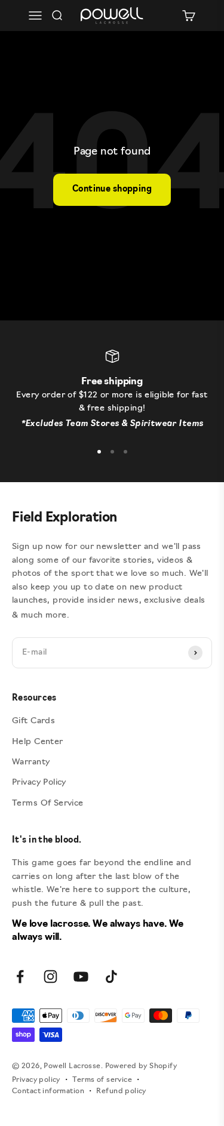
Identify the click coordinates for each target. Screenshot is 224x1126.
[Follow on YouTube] (81, 976)
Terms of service (102, 1080)
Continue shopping (112, 189)
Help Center (37, 742)
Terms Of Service (48, 803)
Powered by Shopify (141, 1066)
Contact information (48, 1091)
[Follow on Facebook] (20, 976)
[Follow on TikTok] (111, 976)
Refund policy (121, 1091)
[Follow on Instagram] (50, 976)
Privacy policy (36, 1080)
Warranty (31, 762)
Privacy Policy (39, 782)
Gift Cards (33, 721)
